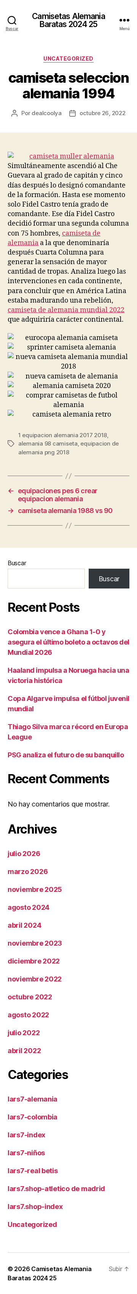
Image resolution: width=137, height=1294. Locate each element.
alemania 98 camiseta (48, 443)
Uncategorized (68, 58)
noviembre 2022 (35, 979)
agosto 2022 (28, 1015)
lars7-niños (26, 1153)
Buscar (17, 563)
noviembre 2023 (35, 943)
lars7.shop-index (35, 1207)
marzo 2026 (28, 871)
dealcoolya (46, 113)
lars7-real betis (33, 1171)
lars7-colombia (32, 1117)
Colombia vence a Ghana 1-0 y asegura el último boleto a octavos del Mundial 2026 (68, 642)
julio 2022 (24, 1033)
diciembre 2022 (34, 961)
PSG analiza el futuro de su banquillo (66, 755)
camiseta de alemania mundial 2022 (66, 310)
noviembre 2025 (35, 889)
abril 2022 (24, 1051)
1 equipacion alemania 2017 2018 (62, 435)
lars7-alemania (32, 1099)
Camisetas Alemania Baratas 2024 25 (68, 20)
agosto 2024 (28, 907)
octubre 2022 (30, 997)
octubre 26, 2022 (103, 113)
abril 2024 (24, 925)
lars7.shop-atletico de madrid (56, 1189)
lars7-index (26, 1135)
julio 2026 (24, 854)
